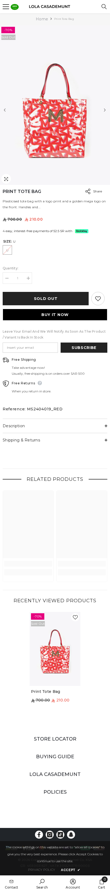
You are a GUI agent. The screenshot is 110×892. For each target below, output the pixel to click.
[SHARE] (86, 191)
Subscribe (84, 347)
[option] (55, 105)
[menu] (6, 6)
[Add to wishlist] (98, 298)
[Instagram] (50, 835)
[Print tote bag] (55, 649)
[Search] (104, 6)
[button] (4, 110)
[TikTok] (60, 835)
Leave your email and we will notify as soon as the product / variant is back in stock (54, 334)
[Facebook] (39, 835)
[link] (28, 564)
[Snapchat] (71, 835)
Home (42, 19)
